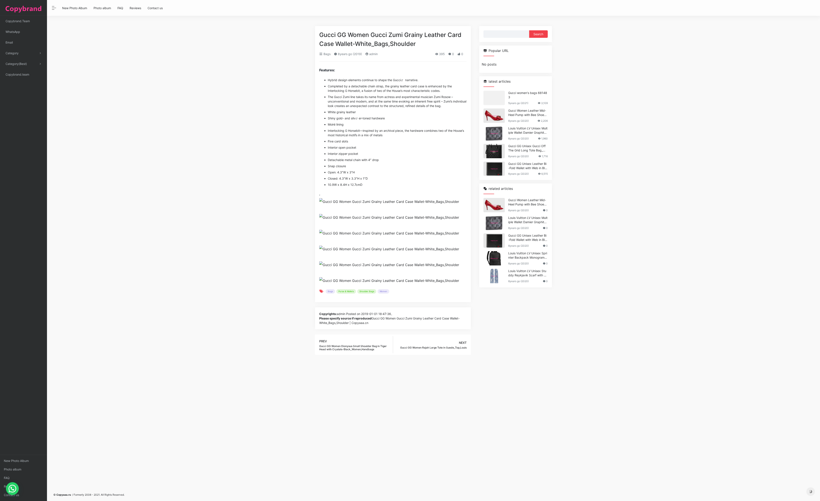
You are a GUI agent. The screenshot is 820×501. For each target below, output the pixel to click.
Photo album (12, 469)
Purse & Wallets (346, 291)
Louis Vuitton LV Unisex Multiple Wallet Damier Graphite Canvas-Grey (528, 130)
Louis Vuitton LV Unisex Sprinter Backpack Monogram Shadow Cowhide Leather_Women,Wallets (527, 255)
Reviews (9, 486)
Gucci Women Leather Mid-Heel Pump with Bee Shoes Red (527, 113)
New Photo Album (16, 461)
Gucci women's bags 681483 (527, 95)
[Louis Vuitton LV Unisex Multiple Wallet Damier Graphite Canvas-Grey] (494, 133)
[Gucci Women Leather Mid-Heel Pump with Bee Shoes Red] (494, 115)
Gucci (397, 80)
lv (354, 118)
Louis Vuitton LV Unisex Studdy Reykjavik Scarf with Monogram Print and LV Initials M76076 (527, 273)
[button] (12, 488)
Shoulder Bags (366, 291)
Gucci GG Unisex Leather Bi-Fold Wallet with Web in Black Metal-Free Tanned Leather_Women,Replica (527, 166)
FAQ (7, 478)
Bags (327, 54)
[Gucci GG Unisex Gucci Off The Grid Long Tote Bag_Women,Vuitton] (494, 151)
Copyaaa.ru (63, 494)
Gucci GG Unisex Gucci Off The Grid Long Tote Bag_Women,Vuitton (527, 148)
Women (383, 291)
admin (373, 54)
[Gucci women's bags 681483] (494, 98)
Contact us (11, 495)
